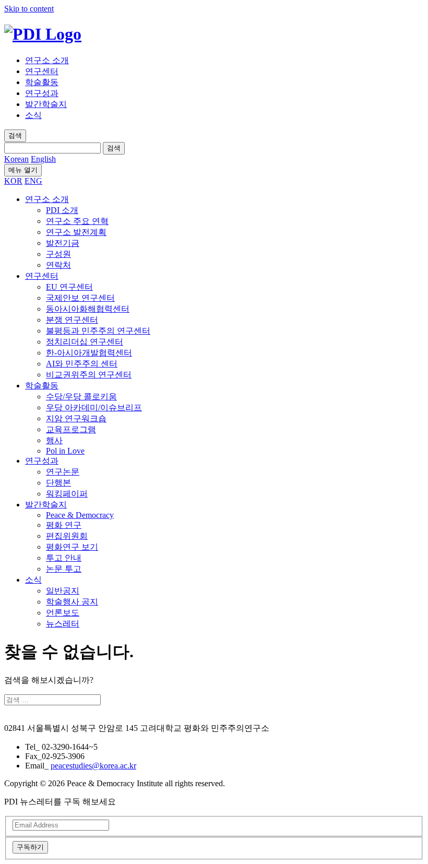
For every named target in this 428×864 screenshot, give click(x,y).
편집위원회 (67, 535)
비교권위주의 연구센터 (89, 374)
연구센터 (41, 71)
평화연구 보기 (72, 546)
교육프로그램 (71, 429)
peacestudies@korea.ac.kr (93, 765)
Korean (16, 159)
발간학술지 (46, 104)
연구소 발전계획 (76, 232)
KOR (13, 180)
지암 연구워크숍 (76, 418)
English (43, 159)
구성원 (58, 254)
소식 (33, 115)
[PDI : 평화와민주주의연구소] (42, 34)
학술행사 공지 (72, 601)
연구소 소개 (47, 60)
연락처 (58, 265)
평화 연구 (63, 524)
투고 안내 (63, 557)
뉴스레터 (62, 623)
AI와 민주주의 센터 (81, 363)
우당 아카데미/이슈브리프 (94, 407)
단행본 (58, 482)
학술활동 (41, 82)
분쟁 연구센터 (72, 319)
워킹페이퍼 (67, 493)
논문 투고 (63, 568)
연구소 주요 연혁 (77, 221)
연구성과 (41, 93)
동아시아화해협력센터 (87, 308)
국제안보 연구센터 (80, 297)
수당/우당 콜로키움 (81, 396)
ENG (33, 180)
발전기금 (62, 243)
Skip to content (29, 8)
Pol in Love (65, 450)
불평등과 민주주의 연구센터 (98, 330)
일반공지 (62, 590)
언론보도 (62, 612)
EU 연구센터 (69, 286)
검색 (114, 148)
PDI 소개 (62, 210)
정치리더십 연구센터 (84, 341)
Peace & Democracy (80, 515)
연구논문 (62, 471)
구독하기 (30, 847)
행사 (54, 440)
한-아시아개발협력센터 (89, 352)
